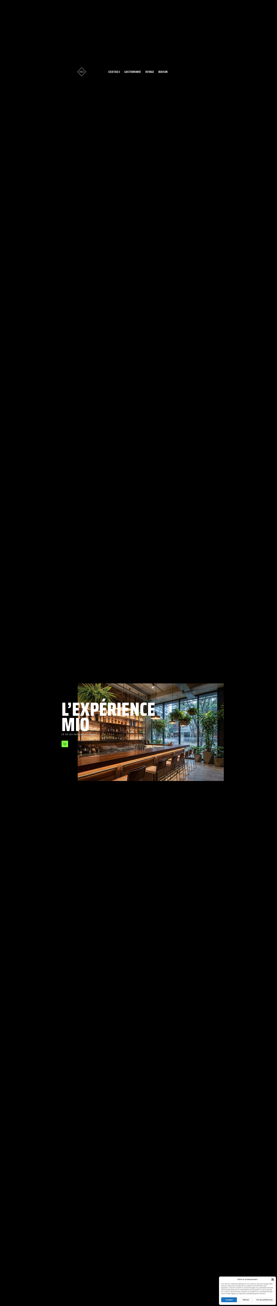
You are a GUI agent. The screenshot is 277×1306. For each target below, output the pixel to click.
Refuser (246, 1300)
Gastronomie (132, 71)
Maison (163, 71)
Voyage (149, 71)
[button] (273, 1279)
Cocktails (114, 71)
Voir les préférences (264, 1300)
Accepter (229, 1300)
